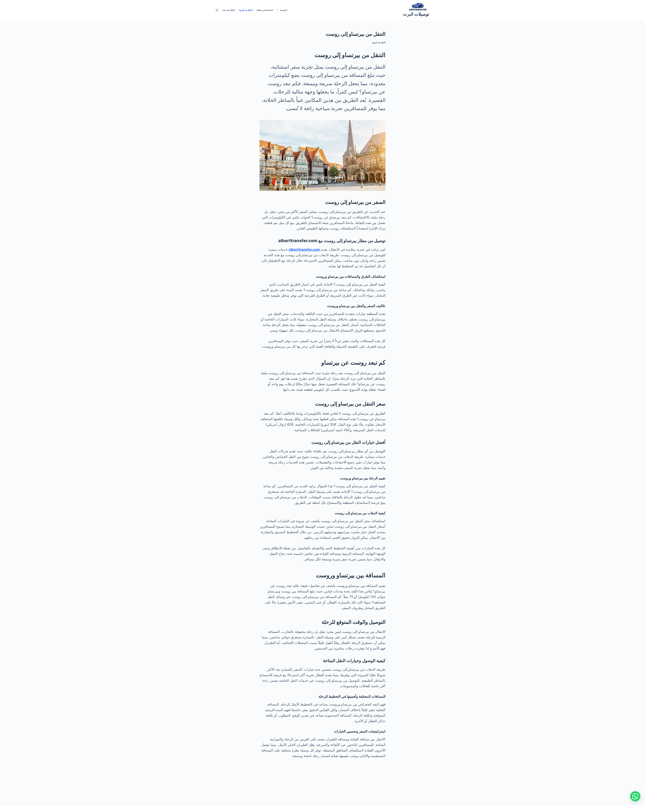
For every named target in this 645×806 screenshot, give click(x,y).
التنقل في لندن (228, 10)
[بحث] (217, 10)
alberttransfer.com (304, 249)
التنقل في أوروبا (245, 10)
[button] (635, 796)
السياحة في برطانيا (265, 10)
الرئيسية (283, 10)
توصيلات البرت (416, 14)
